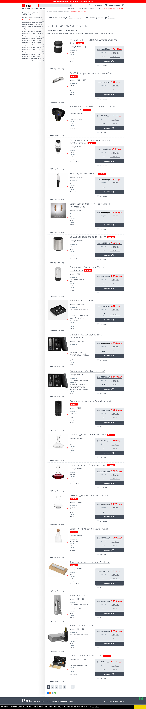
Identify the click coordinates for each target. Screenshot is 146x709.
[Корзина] (122, 5)
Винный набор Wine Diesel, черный (87, 371)
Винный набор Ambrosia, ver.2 (85, 300)
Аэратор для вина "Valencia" (83, 173)
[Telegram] (53, 693)
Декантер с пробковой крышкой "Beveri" (89, 528)
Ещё (99, 8)
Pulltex (72, 61)
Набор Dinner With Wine (81, 625)
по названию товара (69, 30)
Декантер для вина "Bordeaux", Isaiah (88, 465)
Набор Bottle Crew (79, 595)
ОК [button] (140, 707)
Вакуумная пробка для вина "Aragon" (88, 236)
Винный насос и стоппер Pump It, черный (90, 401)
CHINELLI (72, 225)
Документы (54, 701)
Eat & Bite (72, 550)
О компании (71, 8)
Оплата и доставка (83, 8)
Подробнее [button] (95, 707)
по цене (59, 30)
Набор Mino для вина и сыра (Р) (85, 655)
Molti (71, 364)
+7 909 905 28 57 (97, 5)
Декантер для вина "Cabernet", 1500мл (89, 495)
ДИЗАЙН (42, 8)
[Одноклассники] (50, 693)
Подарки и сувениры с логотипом (31, 14)
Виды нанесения (62, 701)
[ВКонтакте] (48, 693)
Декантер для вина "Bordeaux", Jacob (88, 434)
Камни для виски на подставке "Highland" (90, 562)
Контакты (93, 8)
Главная (49, 11)
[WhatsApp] (55, 693)
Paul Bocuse (73, 674)
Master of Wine (74, 128)
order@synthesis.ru (114, 5)
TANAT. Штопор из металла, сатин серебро (91, 73)
